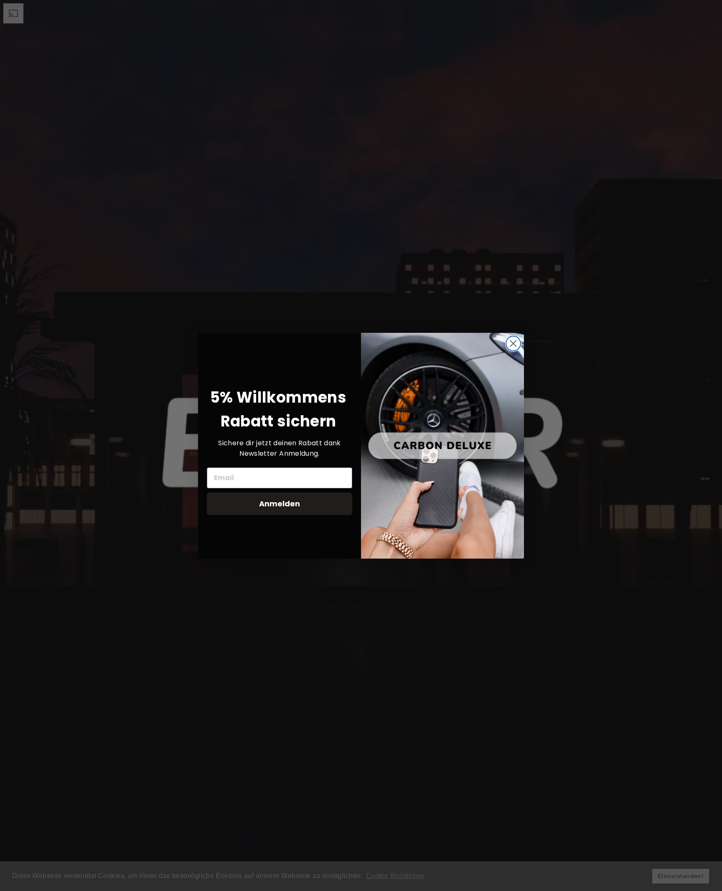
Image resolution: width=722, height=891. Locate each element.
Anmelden (279, 503)
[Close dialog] (513, 343)
